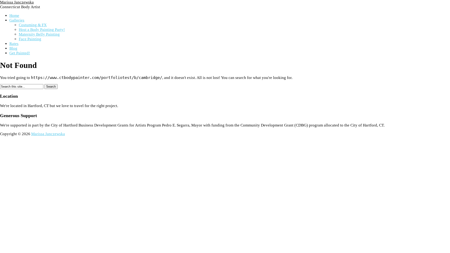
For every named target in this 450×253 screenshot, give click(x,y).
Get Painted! (19, 53)
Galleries (16, 20)
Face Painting (30, 39)
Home (14, 15)
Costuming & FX (33, 25)
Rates (14, 43)
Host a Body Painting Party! (42, 29)
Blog (13, 48)
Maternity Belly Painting (39, 34)
